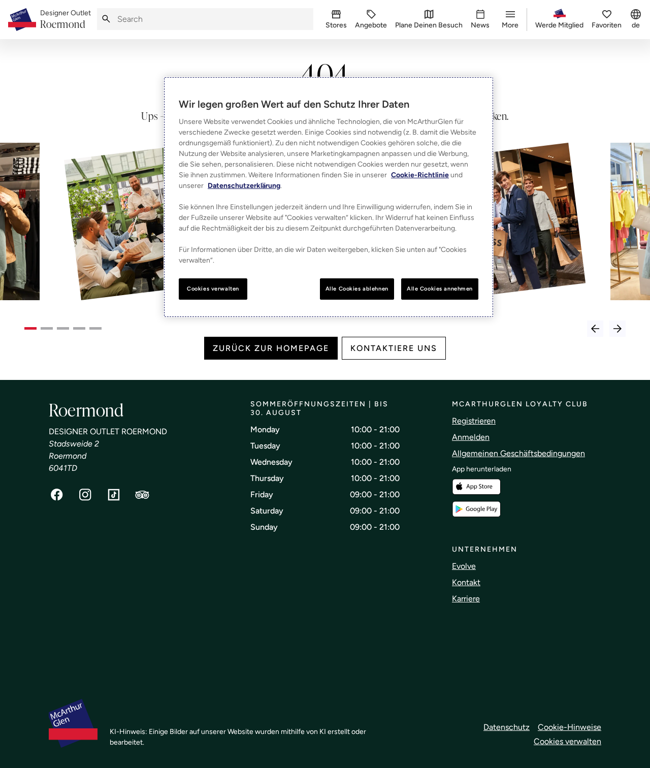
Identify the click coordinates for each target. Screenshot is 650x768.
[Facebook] (57, 495)
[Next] (617, 329)
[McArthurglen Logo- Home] (22, 19)
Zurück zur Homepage (271, 348)
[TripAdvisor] (142, 495)
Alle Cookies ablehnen (357, 288)
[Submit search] (106, 19)
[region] (329, 197)
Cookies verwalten (567, 741)
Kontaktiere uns (393, 348)
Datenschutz (506, 727)
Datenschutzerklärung (244, 185)
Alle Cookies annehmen (440, 288)
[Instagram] (85, 495)
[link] (65, 20)
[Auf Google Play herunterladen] (476, 509)
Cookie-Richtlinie (420, 175)
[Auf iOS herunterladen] (476, 486)
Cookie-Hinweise (569, 727)
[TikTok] (114, 495)
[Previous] (595, 329)
